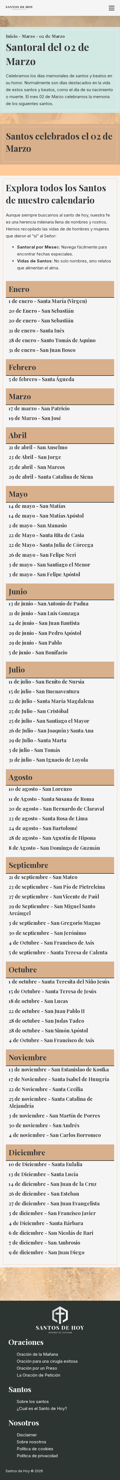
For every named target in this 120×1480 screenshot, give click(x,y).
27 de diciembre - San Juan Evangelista (54, 1203)
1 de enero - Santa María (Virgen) (48, 301)
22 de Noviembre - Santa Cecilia (46, 1089)
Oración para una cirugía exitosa (47, 1361)
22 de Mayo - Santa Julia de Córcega (51, 545)
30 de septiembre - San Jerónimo (47, 933)
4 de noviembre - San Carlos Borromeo (55, 1135)
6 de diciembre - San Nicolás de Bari (51, 1233)
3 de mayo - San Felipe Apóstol (44, 574)
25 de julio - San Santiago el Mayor (49, 720)
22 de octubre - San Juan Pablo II (47, 1011)
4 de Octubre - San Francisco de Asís (51, 942)
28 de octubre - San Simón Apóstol (48, 1030)
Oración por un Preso (37, 1368)
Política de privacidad (37, 1455)
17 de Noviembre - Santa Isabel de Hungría (59, 1079)
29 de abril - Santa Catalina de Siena (51, 476)
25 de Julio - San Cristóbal (38, 711)
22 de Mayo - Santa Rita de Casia (46, 535)
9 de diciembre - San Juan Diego (46, 1252)
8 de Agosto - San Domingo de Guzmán (54, 848)
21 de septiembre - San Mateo (43, 877)
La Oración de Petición (38, 1375)
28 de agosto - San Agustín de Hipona (52, 838)
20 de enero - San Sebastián (41, 320)
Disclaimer (27, 1434)
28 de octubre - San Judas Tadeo (46, 1020)
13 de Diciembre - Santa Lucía (43, 1174)
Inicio (12, 36)
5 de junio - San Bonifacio (38, 652)
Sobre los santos (33, 1401)
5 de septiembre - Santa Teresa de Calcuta (58, 952)
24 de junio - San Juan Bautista (44, 623)
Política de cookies (35, 1448)
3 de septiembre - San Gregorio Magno (54, 923)
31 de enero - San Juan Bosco (42, 350)
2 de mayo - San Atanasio (38, 525)
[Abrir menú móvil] (111, 8)
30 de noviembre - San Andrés (44, 1125)
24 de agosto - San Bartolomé (43, 828)
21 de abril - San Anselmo (38, 447)
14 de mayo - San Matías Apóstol (46, 515)
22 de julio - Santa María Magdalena (51, 701)
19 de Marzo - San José (35, 418)
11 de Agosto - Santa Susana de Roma (51, 799)
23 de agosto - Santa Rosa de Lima (48, 818)
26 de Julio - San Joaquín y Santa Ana (51, 730)
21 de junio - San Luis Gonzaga (44, 613)
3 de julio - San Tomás (34, 750)
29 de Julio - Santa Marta (37, 740)
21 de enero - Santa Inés (36, 330)
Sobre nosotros (31, 1441)
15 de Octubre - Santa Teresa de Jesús (52, 991)
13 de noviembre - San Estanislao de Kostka (59, 1069)
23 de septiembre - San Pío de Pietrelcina (57, 886)
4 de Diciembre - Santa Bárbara (46, 1223)
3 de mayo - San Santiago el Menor (49, 564)
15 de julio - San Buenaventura (44, 691)
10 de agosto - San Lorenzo (40, 789)
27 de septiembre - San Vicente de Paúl (54, 896)
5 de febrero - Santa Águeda (41, 379)
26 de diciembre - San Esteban (44, 1193)
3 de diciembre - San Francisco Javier (52, 1213)
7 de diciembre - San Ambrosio (44, 1242)
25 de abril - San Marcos (37, 467)
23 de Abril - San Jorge (35, 457)
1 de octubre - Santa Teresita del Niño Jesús (59, 981)
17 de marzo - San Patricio (39, 408)
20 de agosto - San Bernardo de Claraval (56, 808)
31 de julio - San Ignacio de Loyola (48, 759)
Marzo (28, 36)
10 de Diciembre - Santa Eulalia (45, 1164)
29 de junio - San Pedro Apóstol (45, 633)
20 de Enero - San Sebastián (41, 310)
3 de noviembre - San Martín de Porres (54, 1115)
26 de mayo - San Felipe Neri (42, 555)
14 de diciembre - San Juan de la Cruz (53, 1184)
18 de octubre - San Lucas (38, 1001)
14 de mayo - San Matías (37, 506)
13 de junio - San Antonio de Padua (48, 603)
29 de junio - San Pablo (35, 642)
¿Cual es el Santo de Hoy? (42, 1408)
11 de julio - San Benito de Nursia (46, 681)
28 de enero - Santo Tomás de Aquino (52, 340)
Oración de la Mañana (37, 1354)
